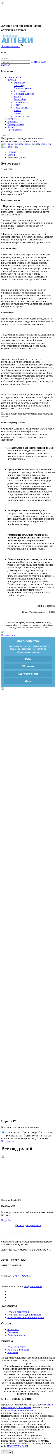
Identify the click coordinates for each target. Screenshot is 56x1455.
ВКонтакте (28, 666)
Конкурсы (12, 121)
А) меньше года (13, 1132)
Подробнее (7, 1220)
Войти (34, 61)
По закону (19, 85)
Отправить (42, 1138)
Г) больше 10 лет (13, 1135)
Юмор (17, 105)
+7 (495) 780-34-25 (21, 1276)
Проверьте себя (15, 124)
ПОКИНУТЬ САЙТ (17, 1446)
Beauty (17, 96)
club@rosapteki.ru (33, 1286)
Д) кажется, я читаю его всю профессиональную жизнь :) (26, 1137)
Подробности (21, 102)
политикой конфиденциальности (18, 1410)
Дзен (28, 681)
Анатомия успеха (23, 88)
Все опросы (7, 1141)
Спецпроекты (14, 130)
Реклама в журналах (18, 1349)
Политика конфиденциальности (24, 1314)
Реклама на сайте (16, 1347)
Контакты (12, 1352)
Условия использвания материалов (25, 1317)
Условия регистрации (18, 1312)
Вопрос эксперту (23, 116)
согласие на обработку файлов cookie (27, 1406)
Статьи (11, 154)
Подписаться (14, 77)
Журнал (11, 80)
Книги (17, 113)
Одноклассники (28, 673)
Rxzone (11, 127)
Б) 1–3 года (31, 1132)
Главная (11, 152)
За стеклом (19, 91)
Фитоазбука (20, 99)
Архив (17, 110)
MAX (28, 659)
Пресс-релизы (21, 107)
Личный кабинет (10, 46)
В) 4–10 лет (47, 1132)
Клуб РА (11, 118)
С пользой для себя (24, 93)
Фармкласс (19, 82)
